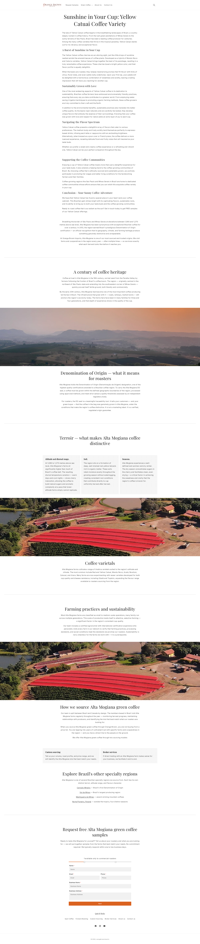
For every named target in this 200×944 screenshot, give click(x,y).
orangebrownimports (102, 939)
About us (121, 919)
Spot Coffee (69, 919)
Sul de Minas (85, 792)
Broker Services (110, 919)
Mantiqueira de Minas (85, 797)
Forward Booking (82, 919)
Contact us (131, 919)
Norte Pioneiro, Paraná (81, 802)
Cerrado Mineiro (84, 788)
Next (100, 903)
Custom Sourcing (96, 919)
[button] (86, 5)
